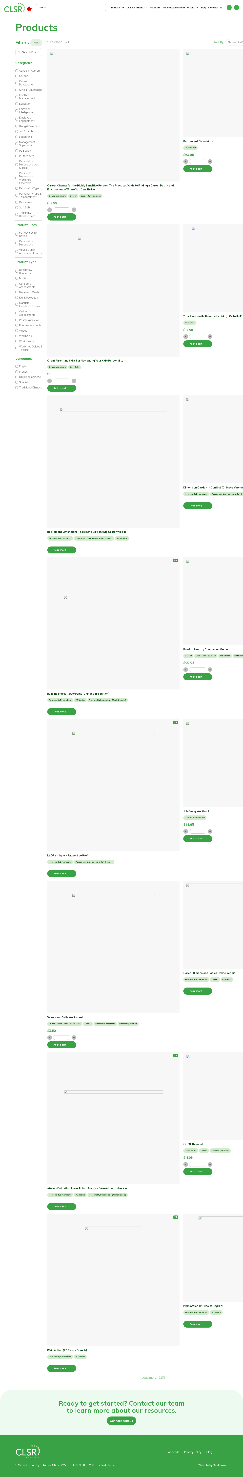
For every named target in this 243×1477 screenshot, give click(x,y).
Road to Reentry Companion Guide (205, 649)
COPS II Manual (193, 1144)
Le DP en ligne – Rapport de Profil (68, 855)
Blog (203, 7)
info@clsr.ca (107, 1465)
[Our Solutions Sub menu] (145, 7)
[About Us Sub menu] (123, 7)
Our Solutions (135, 7)
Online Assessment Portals (178, 7)
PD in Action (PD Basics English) (203, 1306)
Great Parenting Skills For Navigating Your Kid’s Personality (85, 360)
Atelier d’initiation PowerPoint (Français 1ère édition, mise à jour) (89, 1188)
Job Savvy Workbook (196, 811)
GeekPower (220, 1465)
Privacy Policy (193, 1452)
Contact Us (215, 7)
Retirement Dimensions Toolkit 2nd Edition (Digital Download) (86, 532)
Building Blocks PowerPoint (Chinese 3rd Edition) (78, 693)
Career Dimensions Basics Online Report (209, 973)
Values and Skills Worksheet (65, 1017)
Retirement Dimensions (198, 141)
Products (154, 7)
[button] (28, 63)
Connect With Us (121, 1421)
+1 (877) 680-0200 (82, 1465)
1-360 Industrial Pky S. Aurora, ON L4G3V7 (40, 1465)
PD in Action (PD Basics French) (67, 1350)
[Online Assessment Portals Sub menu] (197, 7)
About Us (115, 7)
